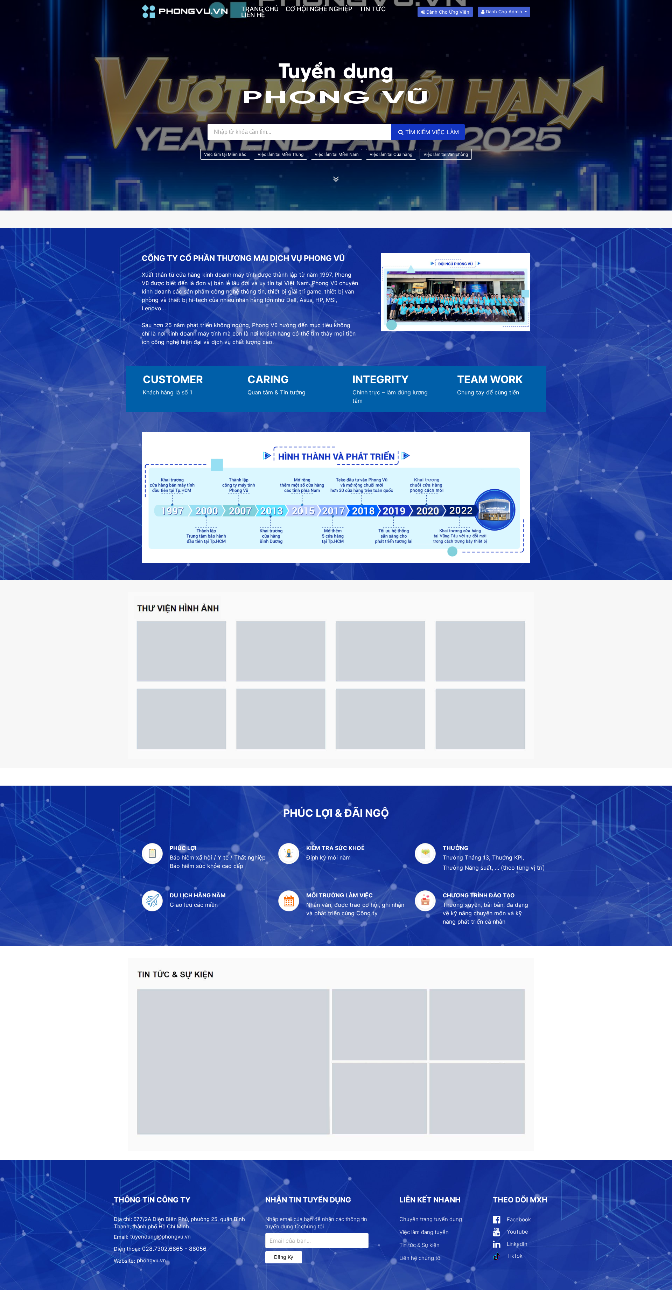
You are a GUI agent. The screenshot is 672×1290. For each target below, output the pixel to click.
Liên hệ (253, 15)
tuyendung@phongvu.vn (160, 1236)
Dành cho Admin (504, 11)
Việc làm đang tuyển (424, 1232)
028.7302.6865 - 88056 (174, 1248)
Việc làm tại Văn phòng (446, 154)
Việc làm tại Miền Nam (336, 154)
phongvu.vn (151, 1260)
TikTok (514, 1256)
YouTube (516, 1231)
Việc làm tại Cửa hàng (391, 154)
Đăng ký (283, 1257)
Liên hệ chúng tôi (420, 1258)
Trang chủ (260, 9)
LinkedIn (516, 1244)
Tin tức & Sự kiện (419, 1245)
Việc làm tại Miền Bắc (225, 154)
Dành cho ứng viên (447, 12)
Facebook (518, 1219)
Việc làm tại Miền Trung (280, 154)
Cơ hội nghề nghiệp (319, 9)
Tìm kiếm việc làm (431, 132)
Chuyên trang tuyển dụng (430, 1219)
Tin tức (372, 9)
